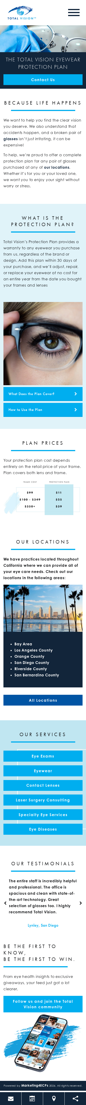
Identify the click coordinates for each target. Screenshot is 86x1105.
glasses (10, 139)
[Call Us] (10, 1098)
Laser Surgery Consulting (43, 800)
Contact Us (43, 79)
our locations (56, 167)
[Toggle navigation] (73, 12)
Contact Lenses (43, 785)
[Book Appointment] (32, 1098)
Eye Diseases (43, 829)
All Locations (43, 700)
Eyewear (43, 771)
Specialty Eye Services (43, 814)
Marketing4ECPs (34, 1085)
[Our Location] (53, 1098)
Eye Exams (43, 756)
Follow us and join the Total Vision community (43, 1004)
